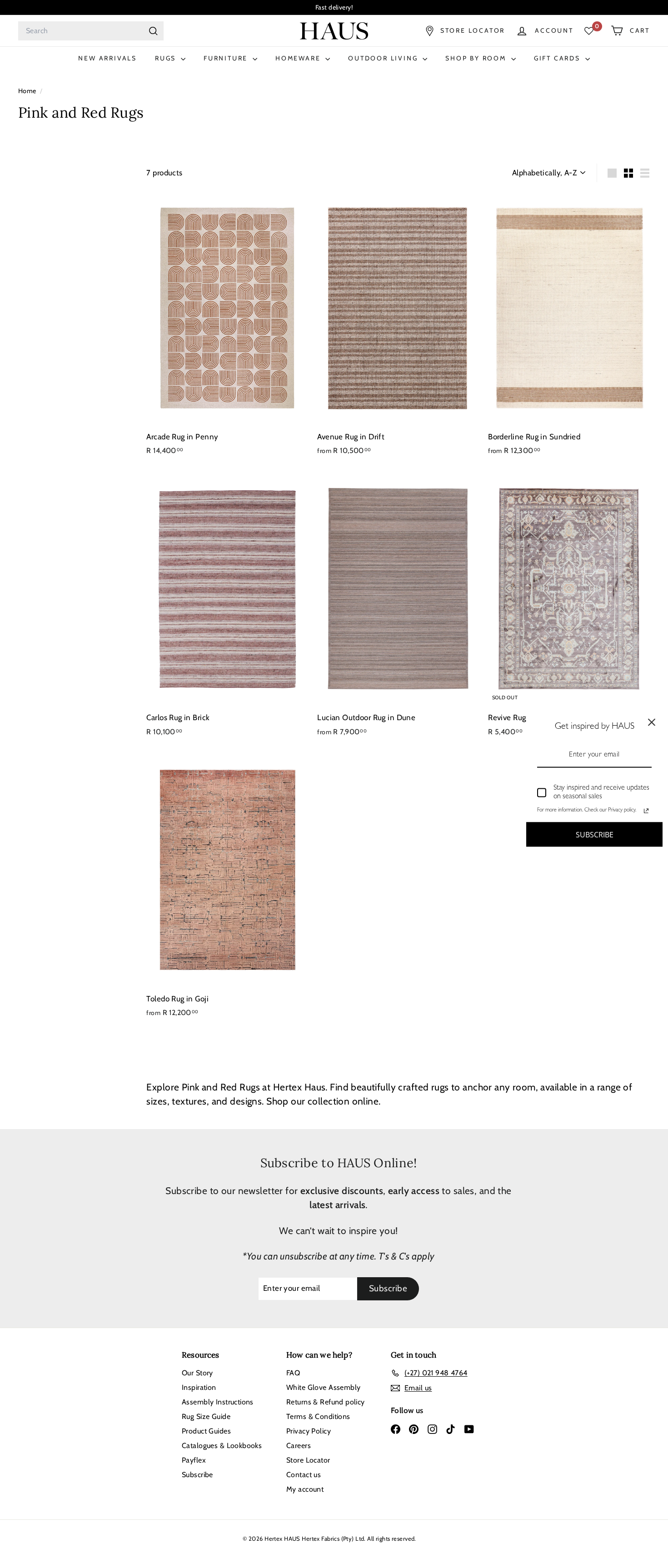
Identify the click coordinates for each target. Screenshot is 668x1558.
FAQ (293, 1373)
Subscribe (197, 1474)
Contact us (303, 1474)
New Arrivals (107, 58)
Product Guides (206, 1431)
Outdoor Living (384, 58)
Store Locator (308, 1460)
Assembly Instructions (218, 1402)
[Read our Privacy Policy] (646, 811)
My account (305, 1489)
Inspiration (199, 1387)
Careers (298, 1445)
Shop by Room (476, 58)
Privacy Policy (308, 1431)
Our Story (197, 1373)
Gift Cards (558, 58)
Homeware (299, 58)
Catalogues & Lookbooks (222, 1445)
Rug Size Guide (206, 1416)
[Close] (652, 722)
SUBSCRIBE (594, 834)
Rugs (167, 58)
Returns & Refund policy (325, 1402)
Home (28, 91)
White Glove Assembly (323, 1387)
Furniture (227, 58)
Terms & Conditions (318, 1416)
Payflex (194, 1460)
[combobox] (91, 30)
